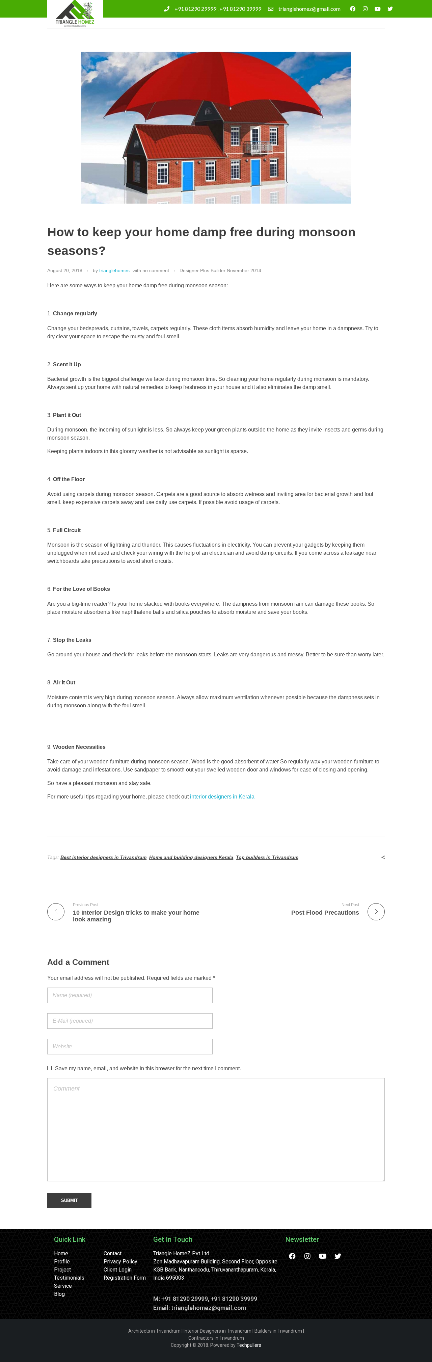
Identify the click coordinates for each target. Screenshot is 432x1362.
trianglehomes (114, 270)
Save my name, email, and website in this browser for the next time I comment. (148, 1068)
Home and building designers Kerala (191, 857)
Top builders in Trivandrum (267, 857)
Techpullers (249, 1345)
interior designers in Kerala (222, 797)
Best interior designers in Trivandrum (103, 857)
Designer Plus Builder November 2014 (220, 270)
